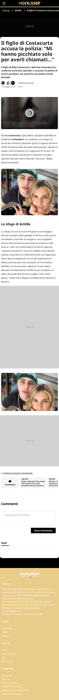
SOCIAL (18, 10)
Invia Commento (43, 530)
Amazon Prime (9, 653)
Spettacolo (7, 628)
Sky (3, 657)
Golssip (6, 10)
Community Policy (10, 683)
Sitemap (6, 679)
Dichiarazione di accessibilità (15, 690)
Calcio (5, 632)
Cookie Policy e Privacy (12, 686)
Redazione (7, 675)
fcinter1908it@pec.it (11, 611)
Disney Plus (7, 661)
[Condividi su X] (13, 83)
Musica (5, 636)
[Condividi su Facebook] (8, 83)
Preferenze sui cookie (12, 694)
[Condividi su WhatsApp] (3, 83)
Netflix (5, 650)
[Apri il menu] (3, 3)
